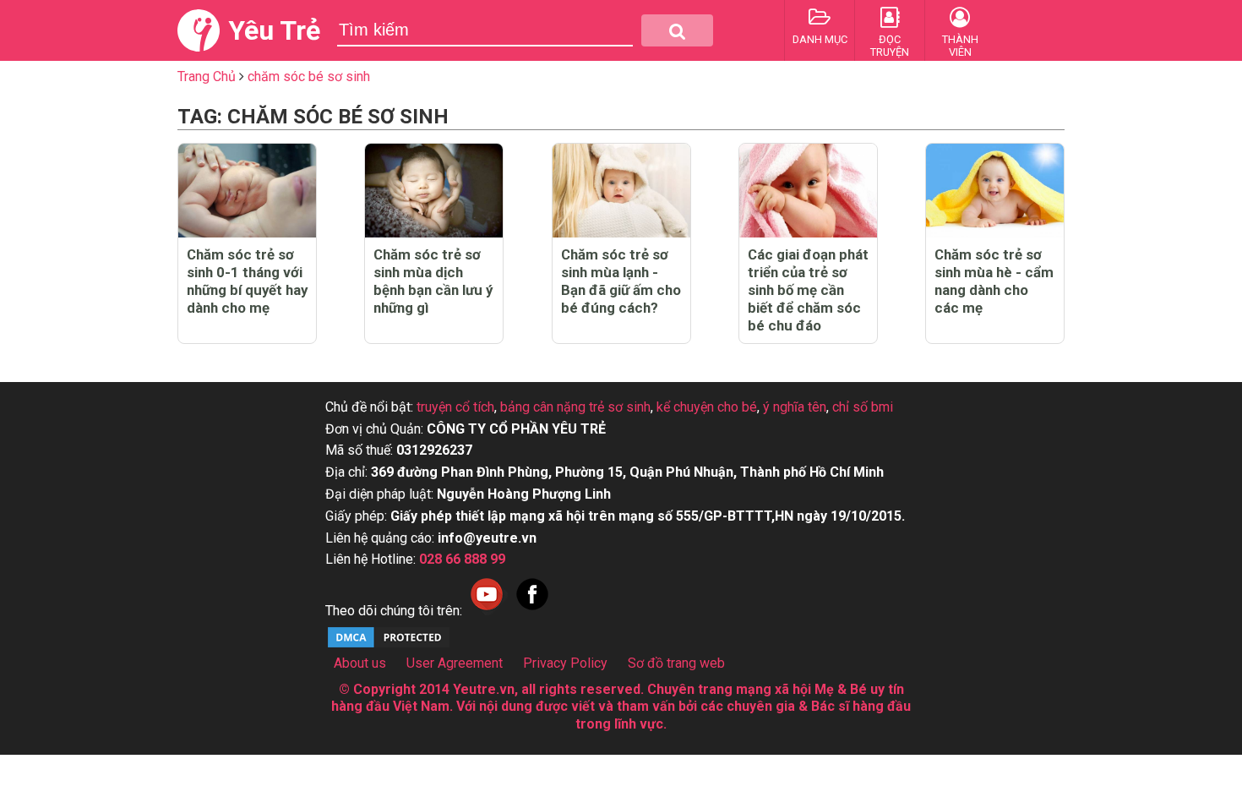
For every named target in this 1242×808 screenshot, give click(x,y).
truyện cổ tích (455, 407)
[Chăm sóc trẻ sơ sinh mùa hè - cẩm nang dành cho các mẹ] (995, 190)
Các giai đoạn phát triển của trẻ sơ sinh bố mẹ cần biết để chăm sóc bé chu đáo (808, 290)
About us (360, 663)
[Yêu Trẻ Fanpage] (532, 611)
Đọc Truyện (889, 45)
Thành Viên (960, 45)
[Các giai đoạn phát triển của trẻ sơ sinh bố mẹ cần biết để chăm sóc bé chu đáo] (808, 190)
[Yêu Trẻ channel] (487, 611)
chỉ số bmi (862, 407)
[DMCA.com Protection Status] (388, 645)
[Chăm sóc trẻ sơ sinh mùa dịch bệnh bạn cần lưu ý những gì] (434, 190)
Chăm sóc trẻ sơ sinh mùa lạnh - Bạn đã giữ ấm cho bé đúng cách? (621, 281)
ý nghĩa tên (794, 407)
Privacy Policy (565, 663)
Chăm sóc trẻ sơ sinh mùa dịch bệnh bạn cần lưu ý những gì (433, 281)
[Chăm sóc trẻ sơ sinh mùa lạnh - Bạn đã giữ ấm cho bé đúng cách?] (621, 190)
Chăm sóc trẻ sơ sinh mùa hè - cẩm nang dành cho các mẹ (994, 281)
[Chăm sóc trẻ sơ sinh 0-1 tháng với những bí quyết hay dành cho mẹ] (247, 190)
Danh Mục (820, 39)
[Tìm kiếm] (677, 30)
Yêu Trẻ (274, 30)
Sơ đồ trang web (676, 663)
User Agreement (454, 663)
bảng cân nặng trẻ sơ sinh (575, 407)
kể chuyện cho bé (706, 407)
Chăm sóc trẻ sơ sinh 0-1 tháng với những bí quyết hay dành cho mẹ (247, 281)
